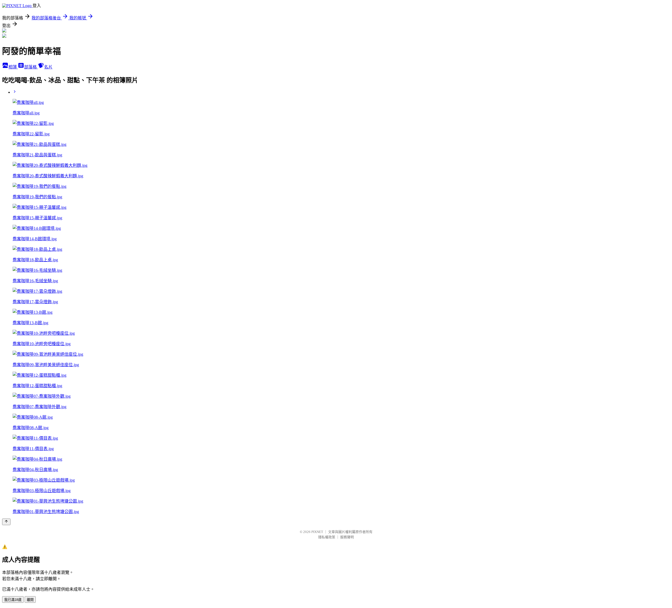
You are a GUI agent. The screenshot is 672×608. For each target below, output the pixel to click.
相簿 (13, 67)
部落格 (31, 67)
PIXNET (317, 532)
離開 (30, 600)
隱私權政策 (326, 537)
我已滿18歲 (13, 600)
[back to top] (6, 522)
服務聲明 (347, 537)
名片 (48, 67)
